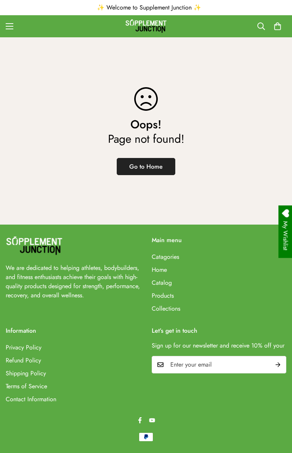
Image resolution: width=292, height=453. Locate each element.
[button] (277, 26)
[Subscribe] (278, 364)
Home (159, 269)
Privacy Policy (23, 347)
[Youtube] (152, 420)
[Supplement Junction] (146, 26)
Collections (166, 308)
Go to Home (146, 166)
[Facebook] (140, 420)
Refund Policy (23, 360)
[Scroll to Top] (277, 411)
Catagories (165, 256)
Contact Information (31, 399)
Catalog (162, 282)
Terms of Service (26, 386)
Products (163, 295)
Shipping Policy (26, 373)
